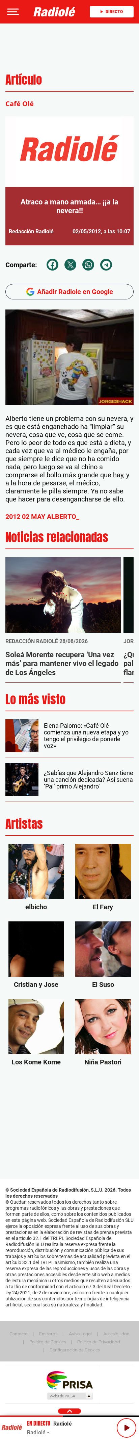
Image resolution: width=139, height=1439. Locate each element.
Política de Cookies (47, 1341)
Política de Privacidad (98, 1341)
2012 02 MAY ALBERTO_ (42, 517)
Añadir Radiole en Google (75, 292)
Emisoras (48, 1333)
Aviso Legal (80, 1333)
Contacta (18, 1333)
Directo (114, 11)
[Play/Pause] (126, 1428)
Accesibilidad (116, 1333)
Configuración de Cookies (75, 1349)
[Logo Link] (54, 12)
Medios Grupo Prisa (70, 1396)
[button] (12, 11)
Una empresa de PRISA (69, 1379)
